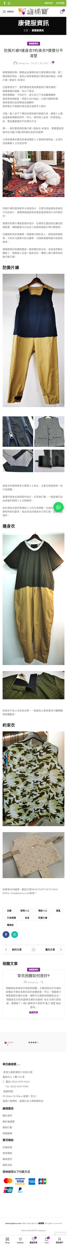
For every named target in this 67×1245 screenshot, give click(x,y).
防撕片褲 (42, 917)
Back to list (33, 949)
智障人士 (24, 910)
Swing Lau (23, 63)
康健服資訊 (38, 30)
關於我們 (7, 1115)
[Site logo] (33, 11)
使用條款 (7, 1153)
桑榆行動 (7, 1127)
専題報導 (7, 1133)
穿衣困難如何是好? (33, 975)
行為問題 (11, 917)
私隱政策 (7, 1147)
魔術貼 (10, 925)
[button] (58, 507)
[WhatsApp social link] (9, 3)
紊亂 (58, 910)
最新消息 (7, 1164)
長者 (27, 917)
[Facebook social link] (5, 3)
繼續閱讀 (33, 1012)
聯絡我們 (7, 1159)
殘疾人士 (42, 910)
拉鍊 (9, 910)
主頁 (25, 30)
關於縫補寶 (9, 1121)
